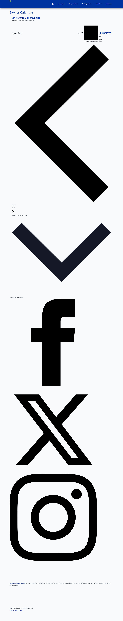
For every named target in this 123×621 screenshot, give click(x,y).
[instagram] (53, 560)
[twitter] (53, 473)
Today (13, 207)
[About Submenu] (102, 4)
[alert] (99, 37)
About (97, 4)
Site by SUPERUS (16, 610)
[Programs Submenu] (78, 4)
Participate (86, 4)
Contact (108, 4)
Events (60, 4)
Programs (72, 4)
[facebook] (53, 385)
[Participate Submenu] (91, 4)
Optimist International (18, 583)
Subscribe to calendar (19, 215)
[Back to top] (118, 616)
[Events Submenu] (64, 4)
